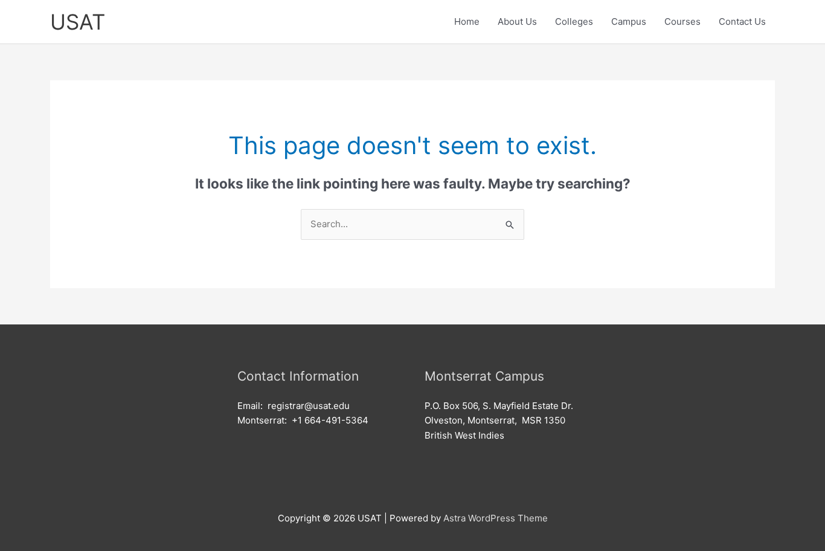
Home (467, 21)
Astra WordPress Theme (495, 518)
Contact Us (742, 21)
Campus (628, 21)
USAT (77, 21)
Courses (682, 21)
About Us (517, 21)
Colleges (574, 21)
